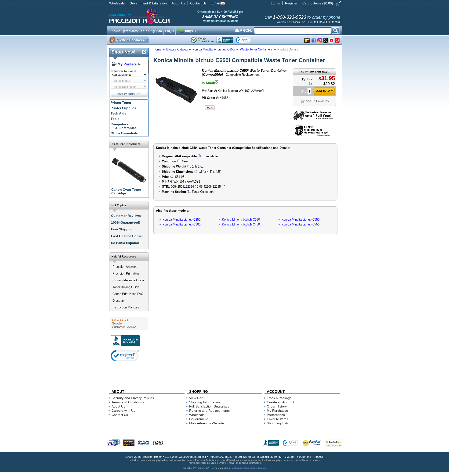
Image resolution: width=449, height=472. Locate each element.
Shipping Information (204, 402)
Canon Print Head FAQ (127, 294)
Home (157, 49)
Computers (124, 126)
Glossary (118, 300)
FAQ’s (169, 30)
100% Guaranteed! (125, 222)
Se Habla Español (125, 243)
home (116, 30)
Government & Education (148, 3)
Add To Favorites (317, 101)
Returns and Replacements (209, 410)
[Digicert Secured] (125, 355)
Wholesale (117, 3)
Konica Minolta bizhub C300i (182, 224)
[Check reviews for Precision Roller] (129, 323)
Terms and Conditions (128, 402)
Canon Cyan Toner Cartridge (126, 191)
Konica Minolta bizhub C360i (241, 219)
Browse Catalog (177, 49)
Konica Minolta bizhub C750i (301, 224)
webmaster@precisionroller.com (249, 468)
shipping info (151, 30)
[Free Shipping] (312, 135)
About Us (178, 3)
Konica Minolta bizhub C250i (182, 219)
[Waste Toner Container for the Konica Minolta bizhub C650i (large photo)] (176, 110)
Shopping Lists (278, 423)
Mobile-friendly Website (206, 423)
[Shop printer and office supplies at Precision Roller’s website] (164, 16)
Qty (303, 91)
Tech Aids (118, 113)
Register (291, 3)
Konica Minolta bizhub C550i (301, 219)
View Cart (196, 398)
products (130, 30)
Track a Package (279, 398)
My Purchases (277, 410)
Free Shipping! (123, 229)
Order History (277, 406)
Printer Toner (121, 102)
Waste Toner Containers (256, 49)
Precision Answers (125, 266)
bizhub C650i (226, 49)
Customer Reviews (126, 216)
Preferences (276, 415)
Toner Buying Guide (125, 287)
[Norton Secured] (247, 40)
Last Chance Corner (127, 236)
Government (198, 419)
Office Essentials (124, 133)
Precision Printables (126, 273)
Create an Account (280, 402)
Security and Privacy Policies (133, 398)
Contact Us (198, 3)
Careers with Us (123, 410)
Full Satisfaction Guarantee (209, 406)
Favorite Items (277, 419)
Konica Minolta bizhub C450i (241, 224)
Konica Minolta (202, 49)
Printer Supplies (123, 108)
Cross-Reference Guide (128, 280)
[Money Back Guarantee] (313, 119)
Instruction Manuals (125, 307)
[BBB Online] (224, 40)
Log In (275, 3)
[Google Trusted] (202, 40)
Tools (115, 119)
